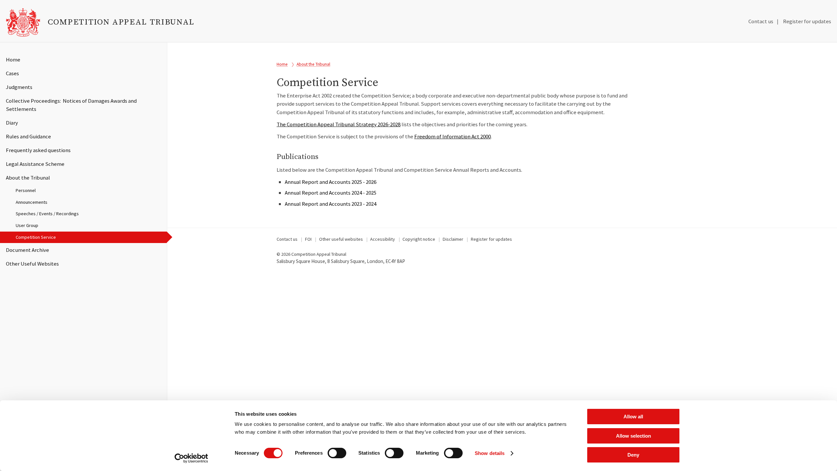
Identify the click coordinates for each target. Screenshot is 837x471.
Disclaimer (453, 239)
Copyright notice (418, 239)
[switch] (337, 453)
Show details (489, 453)
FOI (308, 239)
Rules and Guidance (28, 136)
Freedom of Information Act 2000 (452, 136)
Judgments (19, 87)
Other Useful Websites (32, 263)
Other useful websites (341, 239)
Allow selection (633, 436)
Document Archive (27, 249)
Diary (12, 122)
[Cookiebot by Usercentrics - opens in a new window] (191, 458)
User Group (27, 225)
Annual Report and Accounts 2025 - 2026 (330, 181)
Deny (633, 455)
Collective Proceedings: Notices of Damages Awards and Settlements (71, 105)
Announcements (31, 202)
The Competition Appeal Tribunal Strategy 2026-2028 (339, 124)
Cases (12, 73)
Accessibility (382, 239)
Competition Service (36, 237)
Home (13, 59)
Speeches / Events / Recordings (47, 214)
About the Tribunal (28, 177)
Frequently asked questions (38, 150)
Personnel (26, 190)
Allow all (633, 416)
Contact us (760, 21)
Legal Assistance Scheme (35, 163)
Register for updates (807, 21)
